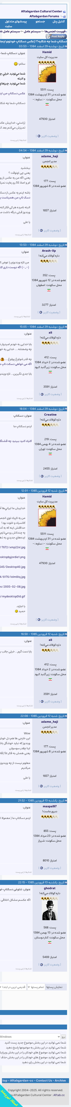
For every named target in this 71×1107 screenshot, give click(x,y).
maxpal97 (50, 806)
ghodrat (49, 888)
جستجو (40, 21)
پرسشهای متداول (16, 21)
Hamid (47, 52)
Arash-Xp (49, 250)
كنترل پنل (59, 21)
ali (50, 332)
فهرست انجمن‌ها (55, 31)
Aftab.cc (59, 1095)
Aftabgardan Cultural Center (42, 11)
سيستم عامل (32, 31)
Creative (50, 414)
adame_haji (49, 156)
